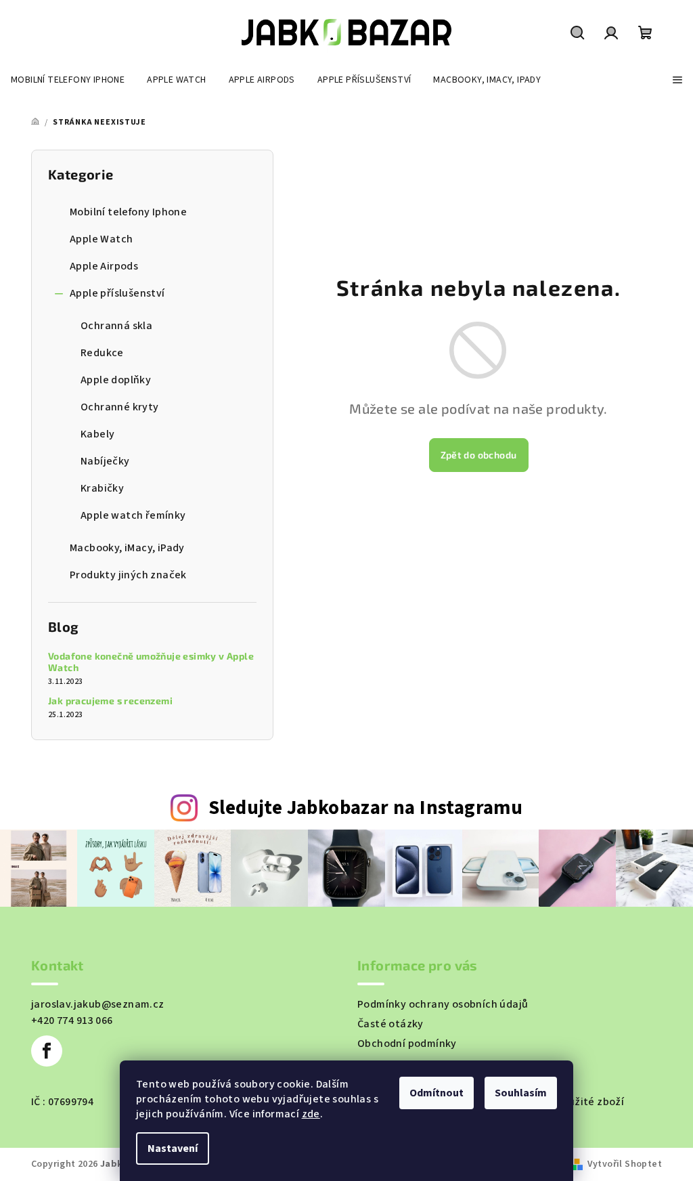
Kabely (97, 434)
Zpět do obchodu (479, 454)
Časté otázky (390, 1023)
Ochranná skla (116, 325)
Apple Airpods (104, 266)
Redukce (102, 352)
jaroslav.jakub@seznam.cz (97, 1004)
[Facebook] (46, 1051)
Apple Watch (101, 239)
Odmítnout (436, 1093)
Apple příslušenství (117, 293)
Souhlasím (521, 1093)
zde (311, 1114)
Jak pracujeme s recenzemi (110, 700)
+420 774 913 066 (71, 1020)
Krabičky (102, 488)
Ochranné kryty (120, 407)
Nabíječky (105, 461)
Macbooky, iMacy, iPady (127, 547)
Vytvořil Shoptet (624, 1164)
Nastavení (173, 1148)
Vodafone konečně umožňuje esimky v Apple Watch (151, 662)
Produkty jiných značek (128, 574)
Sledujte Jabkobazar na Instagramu (365, 808)
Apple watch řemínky (133, 515)
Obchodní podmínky (407, 1043)
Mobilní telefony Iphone (128, 212)
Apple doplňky (116, 379)
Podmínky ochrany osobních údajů (442, 1004)
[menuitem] (67, 79)
